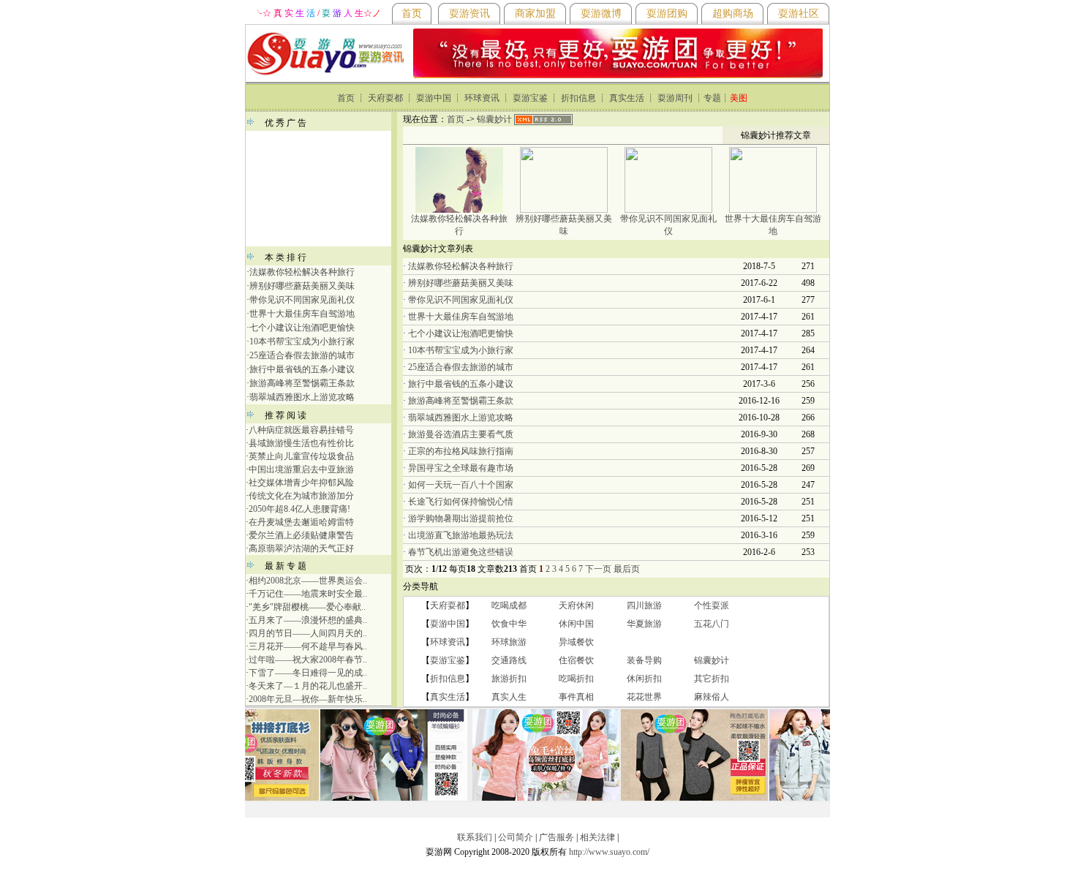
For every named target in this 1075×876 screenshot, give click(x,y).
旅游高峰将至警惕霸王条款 (302, 383)
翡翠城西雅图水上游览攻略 (302, 397)
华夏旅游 (644, 624)
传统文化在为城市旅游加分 (301, 496)
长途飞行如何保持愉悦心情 (460, 501)
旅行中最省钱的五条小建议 (302, 369)
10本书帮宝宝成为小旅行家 (302, 341)
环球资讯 (481, 98)
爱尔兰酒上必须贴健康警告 (301, 535)
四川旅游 (644, 605)
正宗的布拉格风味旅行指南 (460, 451)
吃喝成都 (509, 605)
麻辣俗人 (711, 697)
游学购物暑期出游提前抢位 (460, 518)
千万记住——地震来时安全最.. (308, 594)
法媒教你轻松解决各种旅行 (302, 272)
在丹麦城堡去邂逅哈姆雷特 (301, 522)
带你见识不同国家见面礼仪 (302, 300)
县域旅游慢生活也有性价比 (301, 443)
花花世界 (644, 697)
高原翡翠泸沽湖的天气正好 (301, 548)
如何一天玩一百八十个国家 (460, 485)
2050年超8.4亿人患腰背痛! (299, 509)
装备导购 (644, 660)
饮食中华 (509, 624)
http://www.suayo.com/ (609, 852)
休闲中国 (576, 624)
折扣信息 (578, 98)
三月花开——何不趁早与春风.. (308, 646)
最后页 (627, 569)
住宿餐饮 (576, 660)
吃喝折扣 (576, 678)
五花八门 (711, 624)
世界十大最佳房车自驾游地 (302, 314)
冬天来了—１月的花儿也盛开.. (308, 686)
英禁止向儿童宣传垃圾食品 (301, 456)
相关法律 (597, 837)
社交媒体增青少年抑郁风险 (301, 482)
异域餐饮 (576, 642)
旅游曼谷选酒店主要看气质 (460, 434)
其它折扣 (711, 678)
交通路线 (509, 660)
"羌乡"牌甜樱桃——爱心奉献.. (307, 607)
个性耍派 (711, 605)
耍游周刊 (675, 98)
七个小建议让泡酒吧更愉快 (302, 327)
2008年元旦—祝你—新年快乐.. (308, 699)
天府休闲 (576, 605)
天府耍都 (385, 98)
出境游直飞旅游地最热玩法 (460, 535)
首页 (346, 98)
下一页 (598, 569)
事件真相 (576, 697)
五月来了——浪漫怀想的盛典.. (308, 620)
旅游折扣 (509, 678)
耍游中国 (433, 98)
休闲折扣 (644, 678)
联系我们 (474, 837)
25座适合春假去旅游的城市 (302, 355)
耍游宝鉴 (530, 98)
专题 (712, 98)
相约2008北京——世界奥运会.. (308, 580)
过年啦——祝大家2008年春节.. (308, 659)
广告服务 (556, 837)
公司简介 (515, 837)
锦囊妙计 (494, 119)
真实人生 (509, 697)
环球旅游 (509, 642)
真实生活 (626, 98)
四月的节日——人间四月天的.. (308, 633)
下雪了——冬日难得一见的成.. (308, 673)
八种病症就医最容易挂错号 (301, 430)
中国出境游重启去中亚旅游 (301, 469)
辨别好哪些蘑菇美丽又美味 (302, 286)
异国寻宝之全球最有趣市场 (460, 468)
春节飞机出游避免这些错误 (460, 552)
